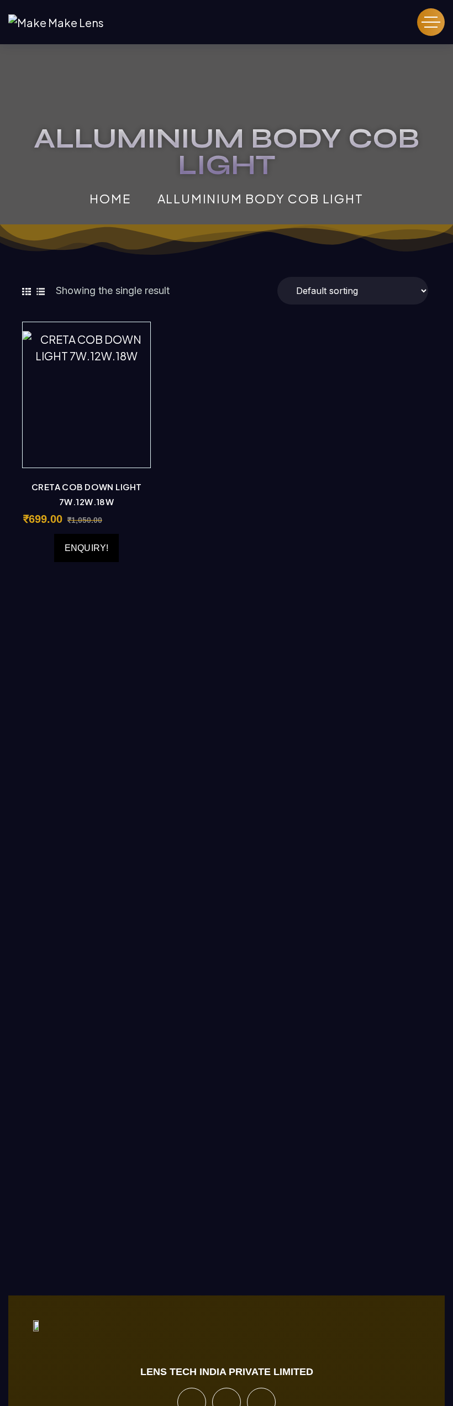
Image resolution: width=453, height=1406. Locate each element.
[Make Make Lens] (56, 22)
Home (109, 198)
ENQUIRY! (86, 548)
